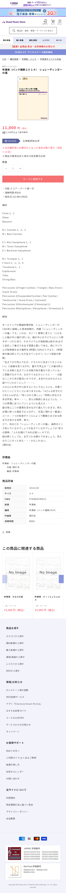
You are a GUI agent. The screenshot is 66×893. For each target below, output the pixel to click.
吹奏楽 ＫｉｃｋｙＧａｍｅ (47, 598)
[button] (60, 21)
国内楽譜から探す (15, 643)
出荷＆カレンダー (15, 771)
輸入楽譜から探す (15, 649)
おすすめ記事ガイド (16, 710)
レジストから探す (15, 663)
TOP (4, 59)
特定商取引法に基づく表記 (19, 804)
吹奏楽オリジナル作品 (50, 59)
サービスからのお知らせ (18, 724)
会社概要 (10, 818)
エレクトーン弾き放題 (17, 690)
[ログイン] (45, 21)
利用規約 (10, 797)
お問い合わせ (13, 778)
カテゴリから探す (15, 636)
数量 (4, 162)
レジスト (46, 40)
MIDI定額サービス (15, 696)
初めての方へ (13, 750)
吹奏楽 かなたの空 (13, 596)
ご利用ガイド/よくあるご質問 (21, 757)
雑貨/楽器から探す (15, 656)
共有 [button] (8, 532)
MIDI (59, 40)
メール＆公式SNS (15, 717)
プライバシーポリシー (17, 811)
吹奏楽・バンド (29, 59)
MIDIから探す (13, 670)
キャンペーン (12, 731)
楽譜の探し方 (13, 764)
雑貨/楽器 (33, 40)
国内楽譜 (6, 40)
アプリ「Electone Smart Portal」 (24, 703)
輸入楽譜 (19, 40)
